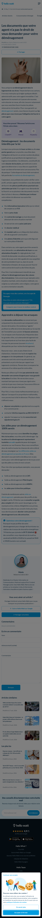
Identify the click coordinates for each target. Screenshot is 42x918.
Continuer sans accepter (10, 875)
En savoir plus (21, 907)
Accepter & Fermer (21, 912)
